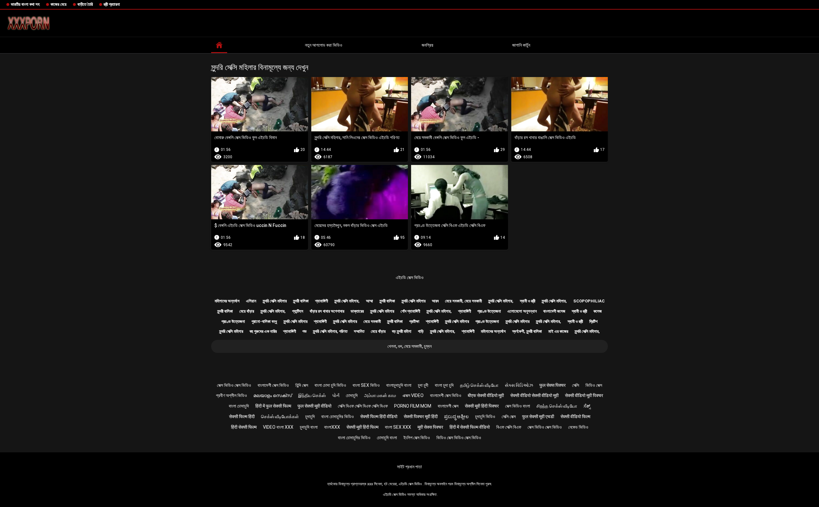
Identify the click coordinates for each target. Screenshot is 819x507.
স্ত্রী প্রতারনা (112, 4)
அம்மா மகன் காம (380, 395)
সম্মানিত (359, 331)
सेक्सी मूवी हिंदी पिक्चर (482, 406)
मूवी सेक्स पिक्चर (430, 427)
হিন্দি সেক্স (301, 385)
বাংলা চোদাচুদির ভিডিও (337, 416)
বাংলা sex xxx (398, 427)
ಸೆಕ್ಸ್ (587, 406)
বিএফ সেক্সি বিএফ (508, 427)
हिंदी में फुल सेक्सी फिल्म (273, 406)
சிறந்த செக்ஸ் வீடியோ (557, 406)
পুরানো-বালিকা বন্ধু (264, 321)
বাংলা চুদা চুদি (444, 385)
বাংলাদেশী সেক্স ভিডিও (273, 385)
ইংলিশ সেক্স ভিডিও (416, 437)
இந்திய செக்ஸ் (312, 395)
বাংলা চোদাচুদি (239, 406)
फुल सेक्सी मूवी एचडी (538, 416)
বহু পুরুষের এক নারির (263, 331)
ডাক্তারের (357, 311)
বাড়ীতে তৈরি (85, 4)
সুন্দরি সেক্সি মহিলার (275, 301)
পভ (304, 331)
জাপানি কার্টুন (521, 45)
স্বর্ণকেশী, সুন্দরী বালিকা (527, 331)
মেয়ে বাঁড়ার (246, 311)
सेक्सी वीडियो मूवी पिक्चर (584, 395)
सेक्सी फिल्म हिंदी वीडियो (378, 416)
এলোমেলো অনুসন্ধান (522, 311)
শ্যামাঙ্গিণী (321, 301)
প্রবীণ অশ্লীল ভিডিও (231, 395)
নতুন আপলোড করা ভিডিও (323, 45)
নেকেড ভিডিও (578, 427)
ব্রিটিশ (593, 321)
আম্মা (369, 301)
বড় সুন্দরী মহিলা (401, 331)
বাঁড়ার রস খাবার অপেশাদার (327, 311)
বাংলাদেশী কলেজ (554, 311)
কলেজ (597, 311)
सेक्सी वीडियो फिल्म (575, 416)
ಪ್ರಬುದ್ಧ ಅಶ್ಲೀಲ (456, 416)
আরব (435, 301)
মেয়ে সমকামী (372, 321)
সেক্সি (575, 385)
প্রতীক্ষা (414, 321)
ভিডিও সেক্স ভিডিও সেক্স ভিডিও (458, 437)
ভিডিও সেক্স (593, 385)
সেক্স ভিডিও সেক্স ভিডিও (234, 385)
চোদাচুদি (352, 395)
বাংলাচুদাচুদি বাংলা (398, 385)
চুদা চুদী (423, 385)
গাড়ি (421, 331)
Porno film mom (412, 406)
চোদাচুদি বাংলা (387, 437)
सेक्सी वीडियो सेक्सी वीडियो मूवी (534, 395)
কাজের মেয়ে (59, 4)
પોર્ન (335, 395)
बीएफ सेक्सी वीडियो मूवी (486, 395)
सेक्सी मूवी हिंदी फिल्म (362, 427)
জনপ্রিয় (427, 45)
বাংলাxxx (332, 427)
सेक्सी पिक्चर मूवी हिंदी (421, 416)
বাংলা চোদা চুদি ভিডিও (330, 385)
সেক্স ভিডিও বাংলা (517, 406)
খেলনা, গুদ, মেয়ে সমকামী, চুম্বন (409, 346)
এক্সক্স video (413, 395)
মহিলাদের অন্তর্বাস (227, 301)
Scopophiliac (589, 301)
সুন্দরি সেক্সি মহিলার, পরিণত (330, 331)
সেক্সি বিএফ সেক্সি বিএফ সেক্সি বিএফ (363, 406)
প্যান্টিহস (297, 311)
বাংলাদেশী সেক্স (448, 406)
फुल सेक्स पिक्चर (552, 385)
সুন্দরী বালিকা (301, 301)
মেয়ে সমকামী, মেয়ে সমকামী (463, 301)
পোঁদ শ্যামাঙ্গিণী (410, 311)
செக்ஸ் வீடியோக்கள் (280, 416)
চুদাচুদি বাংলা (309, 427)
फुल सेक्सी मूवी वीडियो (314, 406)
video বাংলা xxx (278, 427)
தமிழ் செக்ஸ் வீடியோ (479, 385)
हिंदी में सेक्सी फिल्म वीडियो (469, 427)
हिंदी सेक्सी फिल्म (244, 427)
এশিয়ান (251, 301)
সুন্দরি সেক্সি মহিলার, (347, 301)
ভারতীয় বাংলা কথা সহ (25, 4)
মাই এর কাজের (558, 331)
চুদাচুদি (310, 416)
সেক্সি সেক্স (509, 416)
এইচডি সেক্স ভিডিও (410, 277)
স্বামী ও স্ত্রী (527, 301)
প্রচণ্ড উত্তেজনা (489, 311)
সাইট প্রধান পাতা (409, 466)
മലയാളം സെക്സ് (272, 395)
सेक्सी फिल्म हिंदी (242, 416)
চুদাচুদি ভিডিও (485, 416)
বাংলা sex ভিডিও (366, 385)
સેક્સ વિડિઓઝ (519, 385)
